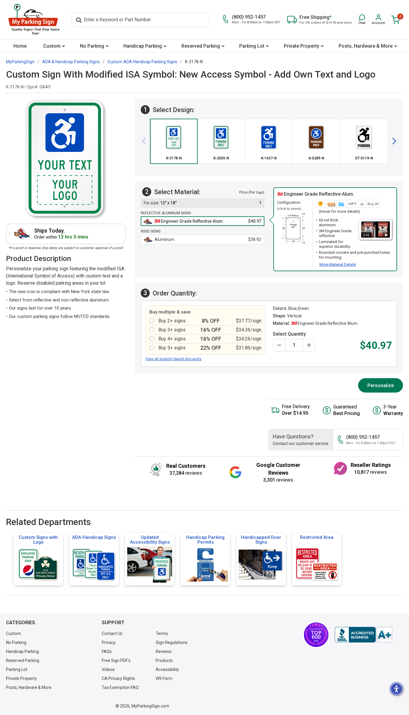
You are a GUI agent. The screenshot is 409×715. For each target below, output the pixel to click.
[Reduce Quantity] (279, 345)
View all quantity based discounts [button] (174, 359)
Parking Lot (251, 46)
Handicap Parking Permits (205, 540)
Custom (51, 46)
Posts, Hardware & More (366, 46)
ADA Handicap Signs (94, 537)
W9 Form (164, 678)
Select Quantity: (290, 334)
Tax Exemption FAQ (120, 687)
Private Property (301, 46)
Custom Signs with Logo (38, 540)
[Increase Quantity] (309, 345)
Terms (162, 633)
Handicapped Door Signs (261, 540)
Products (164, 660)
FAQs (107, 651)
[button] (362, 19)
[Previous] (146, 141)
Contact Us (112, 633)
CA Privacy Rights (118, 678)
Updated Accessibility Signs (150, 540)
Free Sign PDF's (116, 660)
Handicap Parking (142, 46)
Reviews (164, 651)
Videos (108, 669)
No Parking (92, 46)
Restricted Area (317, 537)
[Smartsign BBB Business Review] (363, 634)
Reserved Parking (200, 46)
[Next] (391, 141)
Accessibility (167, 669)
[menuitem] (20, 46)
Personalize (380, 385)
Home (20, 46)
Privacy (109, 642)
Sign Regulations (171, 642)
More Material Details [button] (337, 264)
